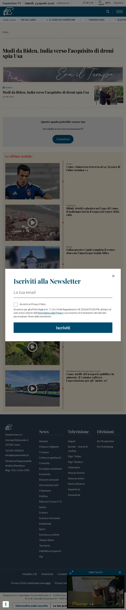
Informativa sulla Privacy (50, 312)
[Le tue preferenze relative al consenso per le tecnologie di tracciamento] (6, 604)
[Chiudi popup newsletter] (113, 276)
